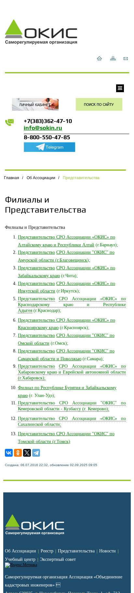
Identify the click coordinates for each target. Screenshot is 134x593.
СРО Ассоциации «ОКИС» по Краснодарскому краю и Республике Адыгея (72, 304)
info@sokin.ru (43, 127)
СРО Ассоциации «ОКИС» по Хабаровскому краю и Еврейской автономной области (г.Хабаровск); (72, 372)
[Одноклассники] (18, 453)
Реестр (47, 551)
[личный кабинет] (35, 104)
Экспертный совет (58, 559)
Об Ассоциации (41, 178)
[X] (27, 453)
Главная (11, 178)
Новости (107, 551)
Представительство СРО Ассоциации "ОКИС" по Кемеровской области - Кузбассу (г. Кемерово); (72, 406)
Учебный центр (20, 559)
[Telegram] (36, 453)
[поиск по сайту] (99, 104)
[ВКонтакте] (9, 453)
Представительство (36, 252)
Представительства (81, 178)
